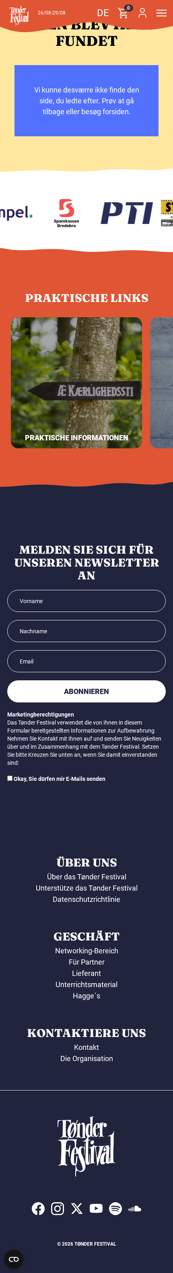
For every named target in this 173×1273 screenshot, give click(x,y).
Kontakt (86, 1047)
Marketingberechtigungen (40, 714)
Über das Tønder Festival (86, 877)
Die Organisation (86, 1058)
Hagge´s (86, 996)
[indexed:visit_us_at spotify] (115, 1208)
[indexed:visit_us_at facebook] (38, 1208)
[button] (19, 16)
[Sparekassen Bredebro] (64, 213)
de (103, 12)
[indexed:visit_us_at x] (76, 1208)
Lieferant (86, 973)
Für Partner (87, 962)
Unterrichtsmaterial (86, 984)
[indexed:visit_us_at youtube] (96, 1208)
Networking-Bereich (86, 951)
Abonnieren (86, 691)
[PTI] (124, 213)
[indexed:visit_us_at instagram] (57, 1208)
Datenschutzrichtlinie (86, 899)
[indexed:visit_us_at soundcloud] (134, 1208)
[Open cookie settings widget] (13, 1259)
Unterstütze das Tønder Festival (87, 888)
